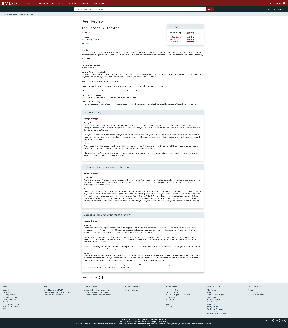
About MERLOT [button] (85, 3)
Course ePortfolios (10, 299)
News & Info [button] (71, 3)
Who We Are (211, 290)
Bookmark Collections (11, 297)
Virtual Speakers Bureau (11, 304)
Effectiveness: (174, 39)
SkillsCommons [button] (99, 3)
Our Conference (172, 292)
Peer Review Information (216, 302)
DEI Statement (221, 314)
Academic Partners (91, 295)
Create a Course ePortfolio (53, 295)
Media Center (171, 297)
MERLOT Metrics (172, 290)
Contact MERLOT (160, 320)
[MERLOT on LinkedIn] (278, 322)
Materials (6, 290)
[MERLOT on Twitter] (272, 322)
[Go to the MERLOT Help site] (284, 3)
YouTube (169, 306)
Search (209, 9)
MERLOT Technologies (215, 295)
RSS (4, 309)
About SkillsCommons (256, 295)
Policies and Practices (215, 309)
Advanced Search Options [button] (275, 9)
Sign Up (278, 3)
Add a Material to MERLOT (53, 290)
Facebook (169, 302)
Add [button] (35, 3)
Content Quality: (175, 37)
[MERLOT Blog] (284, 322)
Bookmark (87, 44)
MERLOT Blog (171, 299)
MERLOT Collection (214, 292)
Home (4, 14)
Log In (271, 3)
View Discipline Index (10, 306)
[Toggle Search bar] (144, 11)
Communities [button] (44, 3)
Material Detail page (89, 32)
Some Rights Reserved (145, 320)
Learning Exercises (9, 295)
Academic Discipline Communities (96, 290)
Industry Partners (105, 295)
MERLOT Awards (213, 304)
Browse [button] (27, 3)
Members (6, 292)
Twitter (168, 304)
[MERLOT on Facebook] (266, 322)
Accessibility (211, 314)
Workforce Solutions (255, 292)
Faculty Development (214, 306)
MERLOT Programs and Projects (178, 295)
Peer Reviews (8, 302)
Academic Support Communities (96, 292)
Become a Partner (132, 290)
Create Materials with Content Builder (57, 292)
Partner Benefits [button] (58, 3)
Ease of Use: (174, 42)
